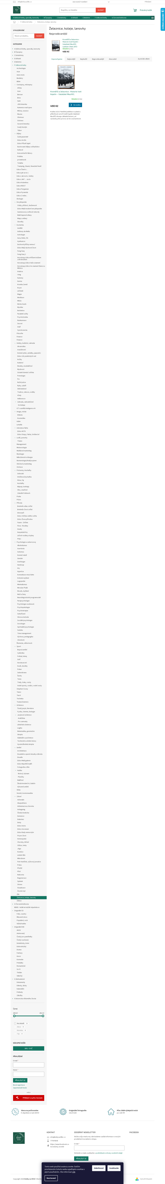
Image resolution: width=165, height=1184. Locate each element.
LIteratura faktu (22, 428)
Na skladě (22, 1023)
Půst (19, 871)
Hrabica (20, 271)
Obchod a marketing (24, 464)
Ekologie (20, 199)
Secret (19, 323)
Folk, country (21, 914)
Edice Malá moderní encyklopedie (29, 208)
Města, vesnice (22, 111)
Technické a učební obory (26, 741)
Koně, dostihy (22, 666)
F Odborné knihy (20, 65)
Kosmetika (21, 418)
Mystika (20, 307)
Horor (19, 956)
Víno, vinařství (22, 490)
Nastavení (51, 1178)
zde (73, 1172)
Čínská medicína (23, 813)
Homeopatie (21, 839)
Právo (19, 499)
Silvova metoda (23, 617)
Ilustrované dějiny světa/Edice (28, 147)
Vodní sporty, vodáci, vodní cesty (29, 685)
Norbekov (21, 310)
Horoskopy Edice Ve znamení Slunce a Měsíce (31, 267)
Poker (19, 669)
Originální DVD (19, 927)
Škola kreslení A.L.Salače (26, 783)
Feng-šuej (21, 251)
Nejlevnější (71, 59)
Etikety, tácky (22, 985)
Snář (19, 327)
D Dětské (17, 58)
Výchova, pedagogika (25, 637)
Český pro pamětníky (24, 936)
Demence (20, 816)
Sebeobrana (21, 672)
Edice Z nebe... (22, 195)
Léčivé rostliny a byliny (25, 535)
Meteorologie (22, 447)
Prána (19, 865)
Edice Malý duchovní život (26, 248)
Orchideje (21, 405)
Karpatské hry (22, 532)
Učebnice (20, 705)
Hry (18, 568)
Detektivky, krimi (23, 943)
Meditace (20, 297)
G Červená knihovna (21, 904)
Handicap (20, 565)
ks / (28, 1048)
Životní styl (21, 891)
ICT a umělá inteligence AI (26, 408)
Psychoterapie (22, 610)
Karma (19, 281)
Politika (20, 156)
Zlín (18, 894)
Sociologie (21, 623)
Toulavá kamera (22, 702)
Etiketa (19, 415)
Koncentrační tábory (24, 153)
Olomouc (20, 117)
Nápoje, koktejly (23, 486)
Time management (24, 633)
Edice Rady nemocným (25, 832)
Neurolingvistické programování (29, 597)
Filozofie (20, 333)
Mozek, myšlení (23, 591)
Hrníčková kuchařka (24, 477)
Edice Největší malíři (24, 764)
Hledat (101, 10)
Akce (20, 1027)
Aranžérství (21, 350)
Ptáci (19, 539)
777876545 (54, 1141)
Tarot (19, 695)
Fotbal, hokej (22, 656)
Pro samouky (22, 721)
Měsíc (19, 301)
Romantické (21, 966)
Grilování (20, 473)
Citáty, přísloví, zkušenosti (27, 205)
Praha (19, 496)
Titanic (19, 441)
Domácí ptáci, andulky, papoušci (29, 353)
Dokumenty (21, 982)
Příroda (19, 503)
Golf (18, 659)
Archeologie (21, 68)
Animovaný (21, 933)
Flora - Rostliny (22, 526)
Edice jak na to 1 (22, 173)
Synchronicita (22, 330)
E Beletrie (17, 62)
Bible (18, 81)
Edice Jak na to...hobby (25, 176)
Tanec (19, 692)
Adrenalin (20, 800)
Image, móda (21, 411)
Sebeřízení (21, 614)
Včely (19, 395)
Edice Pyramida (22, 192)
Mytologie (20, 454)
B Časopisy (18, 52)
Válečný (19, 976)
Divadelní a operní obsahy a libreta (29, 754)
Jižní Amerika (22, 104)
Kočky (19, 359)
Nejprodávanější (98, 59)
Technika (20, 698)
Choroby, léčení (23, 842)
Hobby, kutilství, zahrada (26, 343)
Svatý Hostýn (22, 127)
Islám (19, 421)
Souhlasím (114, 1168)
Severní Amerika (23, 124)
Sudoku (20, 630)
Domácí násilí (22, 555)
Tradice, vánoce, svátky (26, 392)
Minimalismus (22, 584)
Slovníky (20, 222)
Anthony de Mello (23, 231)
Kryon (19, 288)
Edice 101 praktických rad (26, 356)
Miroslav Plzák (22, 588)
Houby (19, 529)
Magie (19, 294)
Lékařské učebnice (24, 724)
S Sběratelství (19, 979)
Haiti (19, 101)
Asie (18, 71)
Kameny (20, 278)
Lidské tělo (21, 855)
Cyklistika (20, 653)
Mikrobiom (21, 858)
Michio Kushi (21, 304)
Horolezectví (22, 663)
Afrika (19, 88)
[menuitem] (26, 18)
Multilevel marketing (24, 451)
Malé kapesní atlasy (24, 215)
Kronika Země (22, 284)
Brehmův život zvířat (24, 509)
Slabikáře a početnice (25, 738)
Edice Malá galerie (24, 760)
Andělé (19, 228)
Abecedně (113, 59)
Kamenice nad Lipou (24, 107)
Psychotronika (22, 317)
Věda (18, 790)
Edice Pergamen (23, 189)
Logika (19, 728)
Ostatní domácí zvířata (25, 372)
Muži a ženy (21, 594)
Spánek (20, 881)
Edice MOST (21, 186)
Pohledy (20, 992)
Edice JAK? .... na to (24, 179)
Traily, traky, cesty (24, 682)
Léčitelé (20, 291)
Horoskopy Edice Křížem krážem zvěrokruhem (29, 258)
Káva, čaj (20, 480)
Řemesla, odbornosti (24, 643)
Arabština (21, 718)
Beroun (20, 94)
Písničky (21, 777)
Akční (19, 930)
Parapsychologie (23, 601)
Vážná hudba (21, 923)
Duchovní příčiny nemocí (26, 244)
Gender (20, 558)
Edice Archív (21, 140)
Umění (19, 747)
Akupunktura (22, 803)
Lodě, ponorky (22, 438)
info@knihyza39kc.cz (58, 1137)
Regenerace (21, 878)
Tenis (19, 679)
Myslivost (20, 369)
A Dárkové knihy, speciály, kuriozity (27, 49)
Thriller (19, 972)
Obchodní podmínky (80, 2)
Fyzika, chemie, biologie (26, 711)
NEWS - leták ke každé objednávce (26, 907)
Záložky (19, 995)
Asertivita (20, 548)
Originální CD (18, 910)
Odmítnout (99, 1168)
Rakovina (20, 875)
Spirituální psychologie (25, 627)
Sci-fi (18, 969)
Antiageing (21, 809)
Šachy (19, 676)
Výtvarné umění (23, 787)
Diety (19, 822)
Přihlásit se (20, 1080)
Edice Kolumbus (22, 182)
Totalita (20, 163)
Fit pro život (21, 835)
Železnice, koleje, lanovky (26, 897)
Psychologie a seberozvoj (26, 542)
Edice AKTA (21, 431)
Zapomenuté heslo (20, 1088)
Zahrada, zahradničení (25, 402)
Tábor (19, 130)
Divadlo (20, 757)
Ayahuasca (21, 241)
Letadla (19, 425)
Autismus (20, 552)
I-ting (19, 274)
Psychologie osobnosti (25, 604)
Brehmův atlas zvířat (24, 506)
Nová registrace (19, 1085)
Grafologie (21, 562)
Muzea (19, 114)
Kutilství (20, 363)
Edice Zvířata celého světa (27, 516)
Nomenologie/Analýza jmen (27, 460)
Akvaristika (21, 346)
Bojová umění (22, 650)
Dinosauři (20, 513)
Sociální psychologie (24, 620)
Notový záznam (23, 773)
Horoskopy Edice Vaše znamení (28, 263)
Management (21, 444)
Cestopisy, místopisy (24, 84)
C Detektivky (19, 55)
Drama (19, 950)
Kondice (20, 852)
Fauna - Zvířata (22, 522)
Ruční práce (21, 382)
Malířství (20, 780)
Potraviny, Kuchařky (24, 470)
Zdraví (19, 796)
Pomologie (21, 376)
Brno (19, 98)
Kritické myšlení (23, 578)
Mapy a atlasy (22, 218)
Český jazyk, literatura (25, 708)
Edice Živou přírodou (24, 519)
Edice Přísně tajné (23, 143)
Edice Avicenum (23, 829)
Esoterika (20, 225)
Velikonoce (21, 398)
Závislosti (20, 640)
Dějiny (19, 133)
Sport (19, 646)
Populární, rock (22, 920)
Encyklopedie (22, 202)
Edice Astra (21, 826)
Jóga (19, 849)
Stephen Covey (22, 689)
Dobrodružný (21, 946)
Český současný (23, 940)
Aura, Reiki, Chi (22, 238)
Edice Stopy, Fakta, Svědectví (28, 434)
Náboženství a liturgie (25, 457)
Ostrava (20, 120)
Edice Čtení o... (22, 169)
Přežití (19, 868)
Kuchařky (20, 483)
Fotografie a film (23, 767)
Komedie (20, 959)
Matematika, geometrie (26, 731)
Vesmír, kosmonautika (25, 793)
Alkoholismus (22, 545)
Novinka (21, 1030)
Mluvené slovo (22, 917)
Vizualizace (21, 888)
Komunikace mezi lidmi (25, 575)
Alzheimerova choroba (25, 806)
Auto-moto (21, 75)
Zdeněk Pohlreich (23, 493)
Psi (18, 379)
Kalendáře (20, 989)
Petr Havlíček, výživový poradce (29, 862)
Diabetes (20, 819)
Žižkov (19, 901)
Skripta (20, 734)
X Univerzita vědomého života (25, 998)
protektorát (21, 160)
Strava (19, 884)
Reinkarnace (21, 320)
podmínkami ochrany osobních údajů (109, 1153)
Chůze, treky (22, 845)
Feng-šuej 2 (21, 254)
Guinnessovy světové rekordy (28, 212)
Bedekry (20, 78)
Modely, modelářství (24, 366)
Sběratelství (21, 389)
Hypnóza (20, 571)
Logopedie (21, 581)
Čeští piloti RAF (22, 137)
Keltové (20, 150)
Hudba (19, 770)
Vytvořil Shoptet (146, 1179)
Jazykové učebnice (24, 715)
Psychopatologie (23, 607)
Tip (19, 1034)
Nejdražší (83, 59)
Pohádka (20, 963)
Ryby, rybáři (21, 385)
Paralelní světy (22, 314)
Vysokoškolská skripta (25, 744)
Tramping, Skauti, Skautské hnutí (29, 166)
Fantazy (19, 953)
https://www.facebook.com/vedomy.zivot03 (59, 1145)
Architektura (21, 751)
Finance (19, 337)
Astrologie (21, 235)
